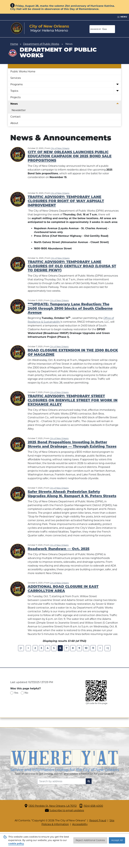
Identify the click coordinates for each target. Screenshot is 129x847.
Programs (16, 84)
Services (15, 77)
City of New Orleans (60, 148)
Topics (14, 90)
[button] (117, 84)
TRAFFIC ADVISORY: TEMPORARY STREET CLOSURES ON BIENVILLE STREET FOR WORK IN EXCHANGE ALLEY (73, 401)
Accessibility (80, 824)
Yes (16, 692)
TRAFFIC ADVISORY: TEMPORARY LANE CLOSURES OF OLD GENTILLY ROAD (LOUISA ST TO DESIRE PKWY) (72, 266)
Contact (15, 116)
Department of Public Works (41, 43)
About (14, 123)
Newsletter (19, 110)
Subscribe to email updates (66, 810)
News (14, 103)
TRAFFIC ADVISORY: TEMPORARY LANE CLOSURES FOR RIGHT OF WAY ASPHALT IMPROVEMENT (66, 201)
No (26, 692)
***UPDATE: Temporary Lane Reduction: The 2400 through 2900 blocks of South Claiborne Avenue (70, 309)
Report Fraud (97, 820)
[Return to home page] (40, 28)
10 (86, 648)
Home (14, 43)
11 (93, 648)
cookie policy (16, 843)
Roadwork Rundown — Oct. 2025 (59, 549)
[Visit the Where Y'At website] (64, 760)
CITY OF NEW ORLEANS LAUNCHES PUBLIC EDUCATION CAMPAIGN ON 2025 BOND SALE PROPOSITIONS (70, 157)
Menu (123, 17)
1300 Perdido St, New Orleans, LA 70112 (52, 805)
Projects (15, 97)
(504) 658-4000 (93, 805)
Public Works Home (22, 71)
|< (21, 648)
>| (107, 648)
